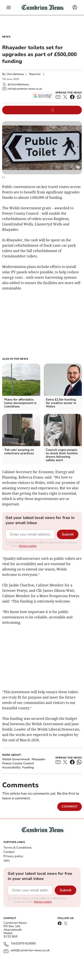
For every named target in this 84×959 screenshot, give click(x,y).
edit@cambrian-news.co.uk (30, 950)
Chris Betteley (15, 74)
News (6, 36)
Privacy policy (13, 856)
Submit (67, 534)
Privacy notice (28, 546)
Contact (8, 852)
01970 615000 (26, 943)
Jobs (6, 860)
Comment (70, 807)
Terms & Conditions (17, 848)
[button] (8, 7)
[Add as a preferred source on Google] (42, 96)
